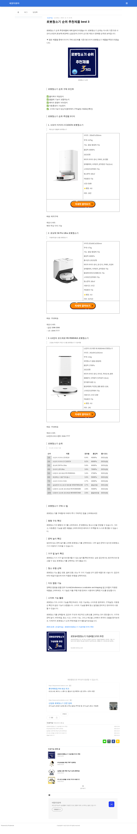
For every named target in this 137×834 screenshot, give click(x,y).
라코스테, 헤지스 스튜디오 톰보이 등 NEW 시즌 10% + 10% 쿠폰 (72, 691)
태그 (25, 12)
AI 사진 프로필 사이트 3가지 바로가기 (57, 733)
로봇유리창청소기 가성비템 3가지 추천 (57, 726)
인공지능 (50, 18)
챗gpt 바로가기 (51, 735)
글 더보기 (83, 788)
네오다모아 (14, 3)
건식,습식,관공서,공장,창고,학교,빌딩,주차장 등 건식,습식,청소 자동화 (73, 706)
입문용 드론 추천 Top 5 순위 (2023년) (57, 731)
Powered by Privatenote (7, 825)
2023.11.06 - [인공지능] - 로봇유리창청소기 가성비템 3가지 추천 (70, 627)
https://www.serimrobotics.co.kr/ (59, 700)
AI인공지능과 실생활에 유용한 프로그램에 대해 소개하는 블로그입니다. (74, 805)
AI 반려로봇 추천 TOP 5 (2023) (55, 728)
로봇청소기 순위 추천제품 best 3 (68, 21)
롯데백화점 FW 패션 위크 (59, 689)
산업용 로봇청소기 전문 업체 (60, 703)
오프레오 (56, 18)
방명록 (35, 12)
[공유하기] (57, 718)
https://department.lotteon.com (58, 685)
